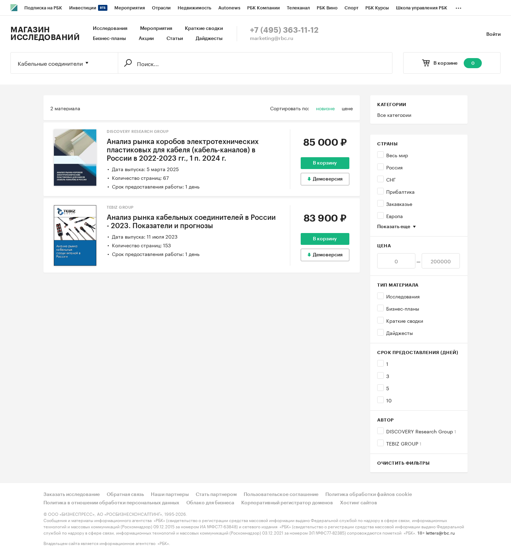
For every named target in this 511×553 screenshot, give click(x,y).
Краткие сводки (204, 28)
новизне (325, 108)
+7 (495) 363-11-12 (284, 30)
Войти (493, 34)
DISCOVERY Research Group (421, 430)
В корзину (325, 163)
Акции (146, 38)
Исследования (110, 28)
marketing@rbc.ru (271, 38)
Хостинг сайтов (358, 502)
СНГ (391, 179)
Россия (394, 166)
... (458, 6)
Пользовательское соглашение (281, 494)
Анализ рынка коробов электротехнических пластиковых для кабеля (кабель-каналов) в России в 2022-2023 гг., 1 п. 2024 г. (183, 150)
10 (389, 399)
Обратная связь (125, 494)
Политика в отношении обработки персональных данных (111, 502)
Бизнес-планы (109, 38)
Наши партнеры (170, 494)
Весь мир (397, 154)
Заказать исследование (71, 494)
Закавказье (399, 203)
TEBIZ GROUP (403, 443)
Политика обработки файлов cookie (368, 494)
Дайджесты (209, 38)
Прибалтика (400, 191)
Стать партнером (216, 494)
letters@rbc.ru (440, 532)
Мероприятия (156, 28)
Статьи (175, 38)
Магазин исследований (45, 33)
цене (347, 108)
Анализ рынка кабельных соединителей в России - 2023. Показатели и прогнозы (191, 222)
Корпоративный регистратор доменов (287, 502)
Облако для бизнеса (210, 502)
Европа (394, 215)
